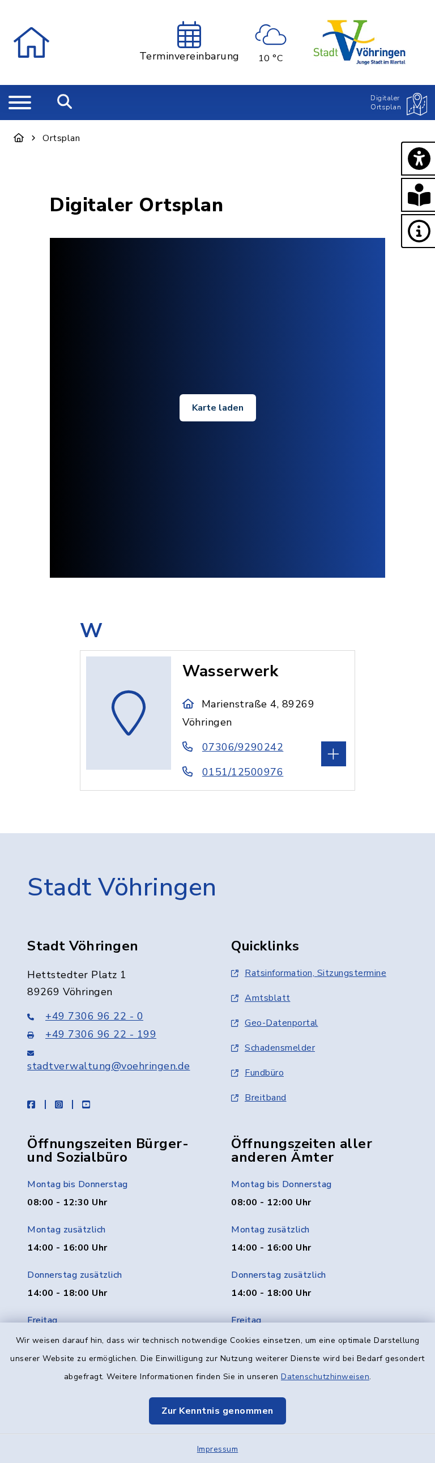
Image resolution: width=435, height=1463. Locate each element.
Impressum (217, 1449)
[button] (418, 159)
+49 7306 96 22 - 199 (100, 1034)
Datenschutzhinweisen (325, 1376)
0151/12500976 (242, 772)
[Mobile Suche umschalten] (65, 102)
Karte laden (218, 408)
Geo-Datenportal (281, 1023)
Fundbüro (264, 1073)
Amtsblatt (268, 998)
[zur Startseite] (31, 42)
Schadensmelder (280, 1048)
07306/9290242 (242, 747)
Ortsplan (61, 138)
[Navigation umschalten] (20, 102)
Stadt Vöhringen (122, 888)
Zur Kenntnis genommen (217, 1411)
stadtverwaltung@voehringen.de (108, 1066)
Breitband (266, 1097)
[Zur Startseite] (19, 138)
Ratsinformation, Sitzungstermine (315, 973)
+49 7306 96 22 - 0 (94, 1016)
